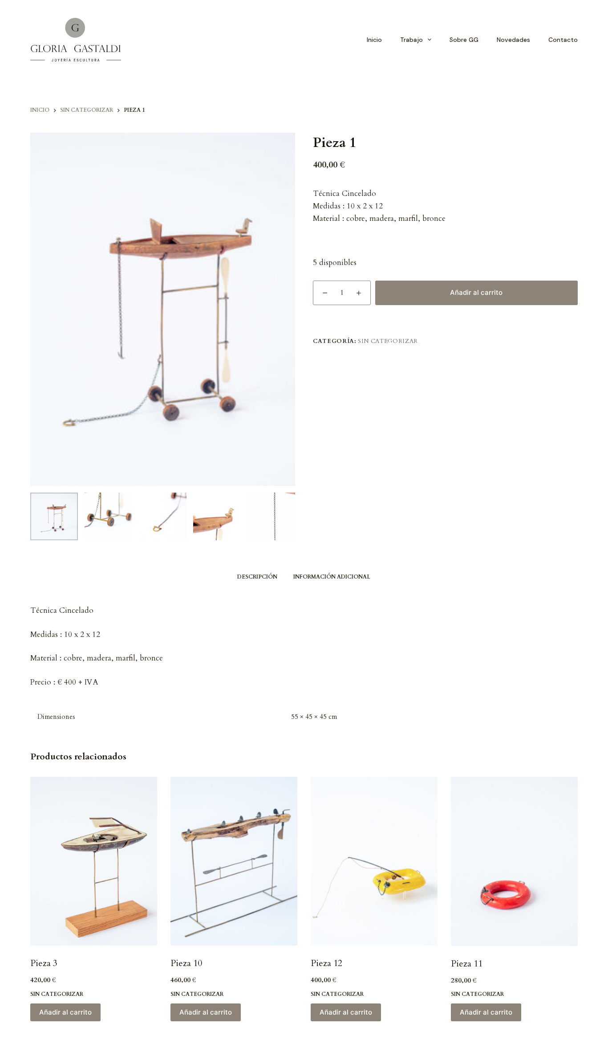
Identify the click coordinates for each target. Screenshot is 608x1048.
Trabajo (411, 40)
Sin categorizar (388, 341)
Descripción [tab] (257, 576)
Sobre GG (464, 40)
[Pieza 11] (514, 861)
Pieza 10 (186, 963)
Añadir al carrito (476, 292)
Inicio (374, 40)
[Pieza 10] (233, 861)
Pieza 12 (326, 963)
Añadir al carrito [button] (65, 1012)
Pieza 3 (43, 963)
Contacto (563, 40)
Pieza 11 (466, 964)
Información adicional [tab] (331, 576)
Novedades (513, 40)
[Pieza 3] (93, 861)
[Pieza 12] (374, 861)
